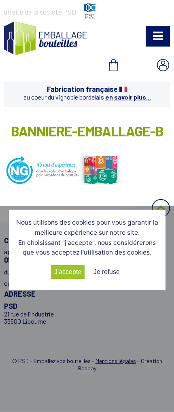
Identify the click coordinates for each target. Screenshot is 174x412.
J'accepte (67, 271)
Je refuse (106, 271)
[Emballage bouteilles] (45, 52)
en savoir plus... (128, 97)
